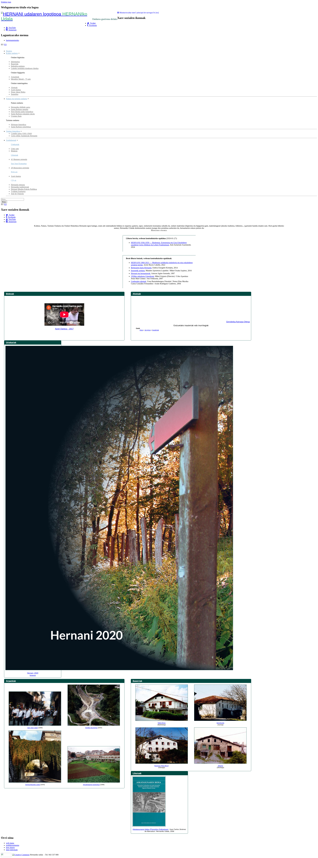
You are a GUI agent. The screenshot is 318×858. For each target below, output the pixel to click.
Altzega (220, 766)
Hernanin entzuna (18, 185)
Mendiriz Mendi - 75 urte (21, 79)
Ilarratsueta (220, 723)
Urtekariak (15, 144)
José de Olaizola (17, 194)
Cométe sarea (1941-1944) (21, 133)
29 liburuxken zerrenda (20, 168)
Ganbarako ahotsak (138, 281)
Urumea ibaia (16, 116)
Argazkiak (15, 77)
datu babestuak (12, 850)
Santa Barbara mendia (19, 109)
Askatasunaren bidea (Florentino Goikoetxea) (150, 829)
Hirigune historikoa (18, 125)
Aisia (141, 330)
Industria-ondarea (18, 66)
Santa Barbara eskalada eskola (23, 114)
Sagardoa (14, 94)
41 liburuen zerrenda (19, 159)
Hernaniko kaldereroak (20, 187)
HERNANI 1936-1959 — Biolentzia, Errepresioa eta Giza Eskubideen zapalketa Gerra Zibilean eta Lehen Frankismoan (159, 244)
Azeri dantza (16, 90)
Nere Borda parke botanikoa (22, 112)
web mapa (10, 843)
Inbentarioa (15, 62)
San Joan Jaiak (32, 728)
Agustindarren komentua (91, 785)
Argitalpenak (11, 140)
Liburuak (14, 155)
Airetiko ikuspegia (91, 728)
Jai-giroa (148, 330)
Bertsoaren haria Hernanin (141, 268)
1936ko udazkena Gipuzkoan (142, 276)
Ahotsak (14, 87)
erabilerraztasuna (12, 845)
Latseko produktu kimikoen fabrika (25, 68)
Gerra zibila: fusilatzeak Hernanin (24, 136)
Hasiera (9, 51)
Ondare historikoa (13, 131)
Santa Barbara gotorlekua (21, 127)
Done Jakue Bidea (18, 92)
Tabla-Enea (161, 723)
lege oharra (10, 847)
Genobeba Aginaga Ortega (238, 322)
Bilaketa (14, 151)
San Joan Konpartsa (19, 164)
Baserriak (14, 64)
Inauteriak (155, 330)
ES (5, 44)
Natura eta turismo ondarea (16, 99)
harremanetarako (12, 40)
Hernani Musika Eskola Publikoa (24, 189)
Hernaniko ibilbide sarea (20, 107)
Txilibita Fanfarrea (18, 191)
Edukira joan (6, 2)
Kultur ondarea (12, 53)
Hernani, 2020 (32, 673)
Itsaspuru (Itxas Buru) (161, 766)
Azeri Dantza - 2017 (64, 329)
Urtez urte (15, 149)
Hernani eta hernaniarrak (140, 273)
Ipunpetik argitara (138, 271)
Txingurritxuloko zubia (32, 785)
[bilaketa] (33, 675)
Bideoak (10, 294)
